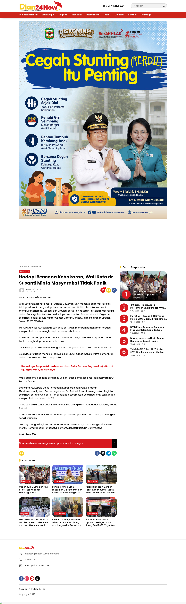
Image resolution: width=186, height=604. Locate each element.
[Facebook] (97, 453)
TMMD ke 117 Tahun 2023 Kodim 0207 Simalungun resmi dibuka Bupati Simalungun (146, 351)
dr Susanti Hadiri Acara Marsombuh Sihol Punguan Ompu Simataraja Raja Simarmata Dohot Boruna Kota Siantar (148, 306)
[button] (164, 5)
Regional (24, 514)
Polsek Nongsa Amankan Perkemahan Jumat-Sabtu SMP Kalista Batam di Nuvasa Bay (101, 490)
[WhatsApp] (114, 453)
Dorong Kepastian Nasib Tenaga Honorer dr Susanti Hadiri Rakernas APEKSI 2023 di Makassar (148, 340)
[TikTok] (37, 578)
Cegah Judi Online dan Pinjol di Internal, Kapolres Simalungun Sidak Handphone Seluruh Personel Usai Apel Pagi (34, 490)
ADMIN (28, 289)
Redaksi (23, 589)
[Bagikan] (114, 290)
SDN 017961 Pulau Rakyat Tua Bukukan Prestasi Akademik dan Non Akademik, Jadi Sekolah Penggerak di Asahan (34, 522)
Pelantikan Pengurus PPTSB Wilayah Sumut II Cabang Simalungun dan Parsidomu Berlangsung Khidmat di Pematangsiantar (66, 522)
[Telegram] (108, 453)
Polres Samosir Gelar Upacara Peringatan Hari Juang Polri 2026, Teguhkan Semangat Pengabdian (100, 522)
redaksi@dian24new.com (37, 565)
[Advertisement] (93, 240)
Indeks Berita (38, 589)
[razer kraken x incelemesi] (93, 603)
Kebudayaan (59, 514)
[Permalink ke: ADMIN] (22, 290)
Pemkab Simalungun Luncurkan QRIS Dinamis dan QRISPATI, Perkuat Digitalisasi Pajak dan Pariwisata (67, 490)
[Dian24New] (41, 5)
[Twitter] (102, 453)
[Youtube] (32, 578)
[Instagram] (26, 578)
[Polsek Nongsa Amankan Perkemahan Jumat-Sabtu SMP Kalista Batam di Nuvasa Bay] (101, 474)
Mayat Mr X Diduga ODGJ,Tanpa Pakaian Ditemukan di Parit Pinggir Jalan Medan (148, 318)
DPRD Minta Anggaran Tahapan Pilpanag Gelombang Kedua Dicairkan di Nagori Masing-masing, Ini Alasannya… (147, 329)
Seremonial (24, 271)
